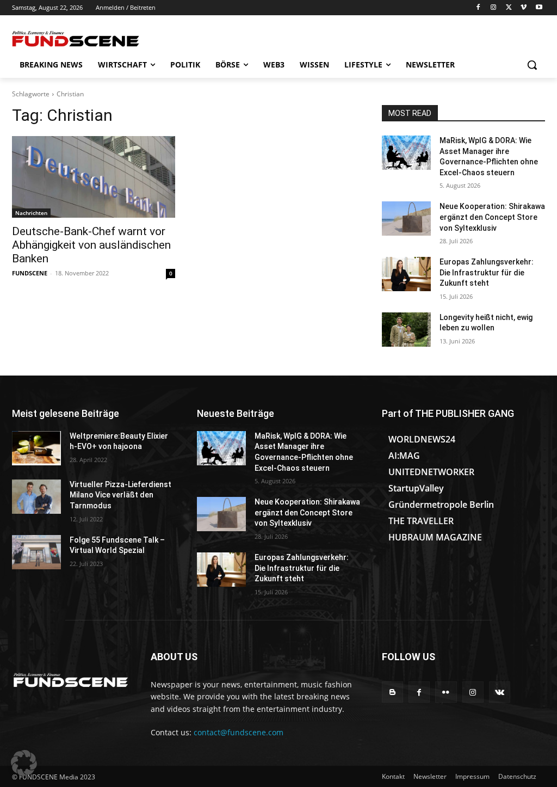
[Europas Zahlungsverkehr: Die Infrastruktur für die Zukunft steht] (406, 274)
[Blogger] (392, 692)
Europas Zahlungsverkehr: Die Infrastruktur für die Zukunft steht (487, 272)
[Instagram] (493, 8)
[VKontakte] (499, 692)
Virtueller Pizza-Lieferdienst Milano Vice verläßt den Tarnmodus (120, 495)
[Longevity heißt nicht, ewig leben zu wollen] (406, 329)
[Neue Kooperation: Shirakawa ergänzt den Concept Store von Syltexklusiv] (406, 218)
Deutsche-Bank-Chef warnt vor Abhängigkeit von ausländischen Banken (91, 245)
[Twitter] (509, 8)
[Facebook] (478, 8)
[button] (532, 65)
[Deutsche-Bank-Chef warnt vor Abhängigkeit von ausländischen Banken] (93, 177)
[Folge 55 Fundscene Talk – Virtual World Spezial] (36, 552)
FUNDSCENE (29, 273)
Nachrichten (31, 213)
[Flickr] (445, 692)
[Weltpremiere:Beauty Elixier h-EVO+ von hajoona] (36, 448)
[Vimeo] (523, 8)
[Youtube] (539, 8)
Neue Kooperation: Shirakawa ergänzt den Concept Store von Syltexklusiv (492, 217)
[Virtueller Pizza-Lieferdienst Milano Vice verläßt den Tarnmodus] (36, 496)
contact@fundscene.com (238, 732)
